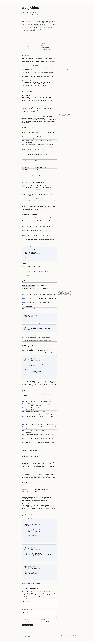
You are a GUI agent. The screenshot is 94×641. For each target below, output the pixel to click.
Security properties (46, 45)
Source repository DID (26, 619)
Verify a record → (73, 1)
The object (28, 45)
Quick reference (45, 47)
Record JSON (24, 598)
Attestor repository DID (44, 619)
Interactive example (46, 49)
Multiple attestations (46, 41)
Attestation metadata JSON (27, 609)
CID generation (28, 44)
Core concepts (28, 42)
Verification (44, 43)
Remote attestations (46, 40)
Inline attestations (28, 47)
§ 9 (70, 115)
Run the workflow (27, 625)
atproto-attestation (21, 636)
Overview (27, 40)
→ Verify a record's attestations (23, 635)
